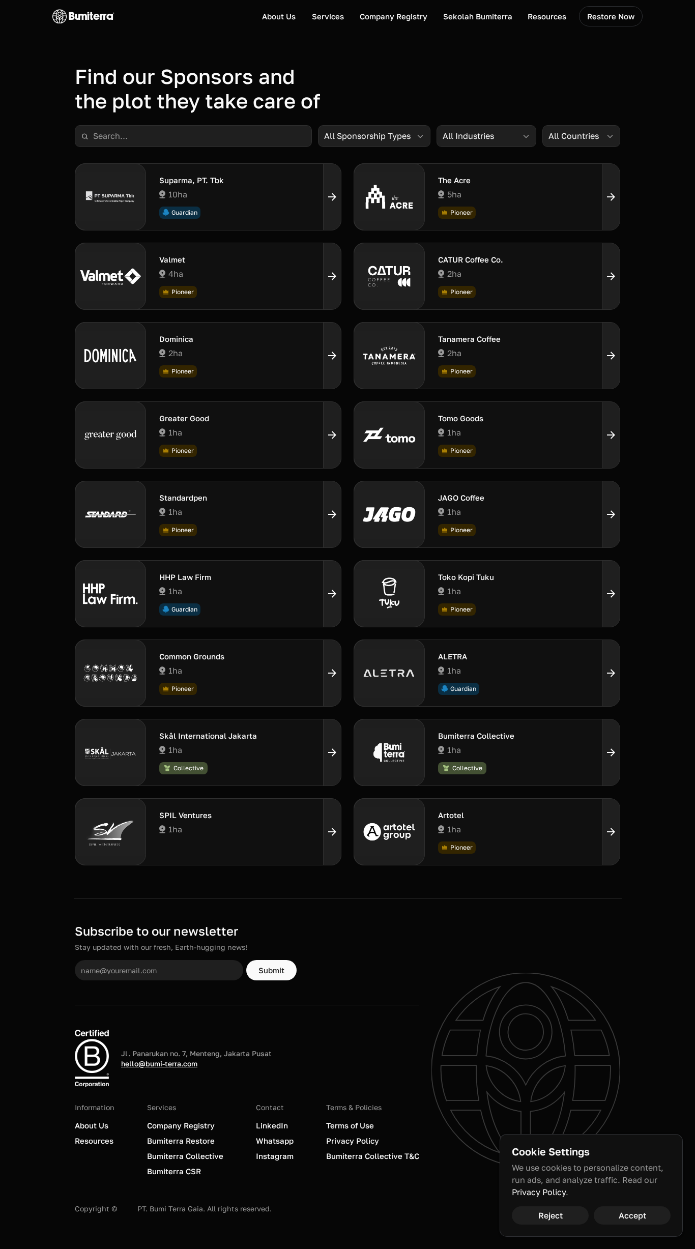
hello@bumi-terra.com (159, 1063)
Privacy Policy (539, 1192)
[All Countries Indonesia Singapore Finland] (581, 136)
